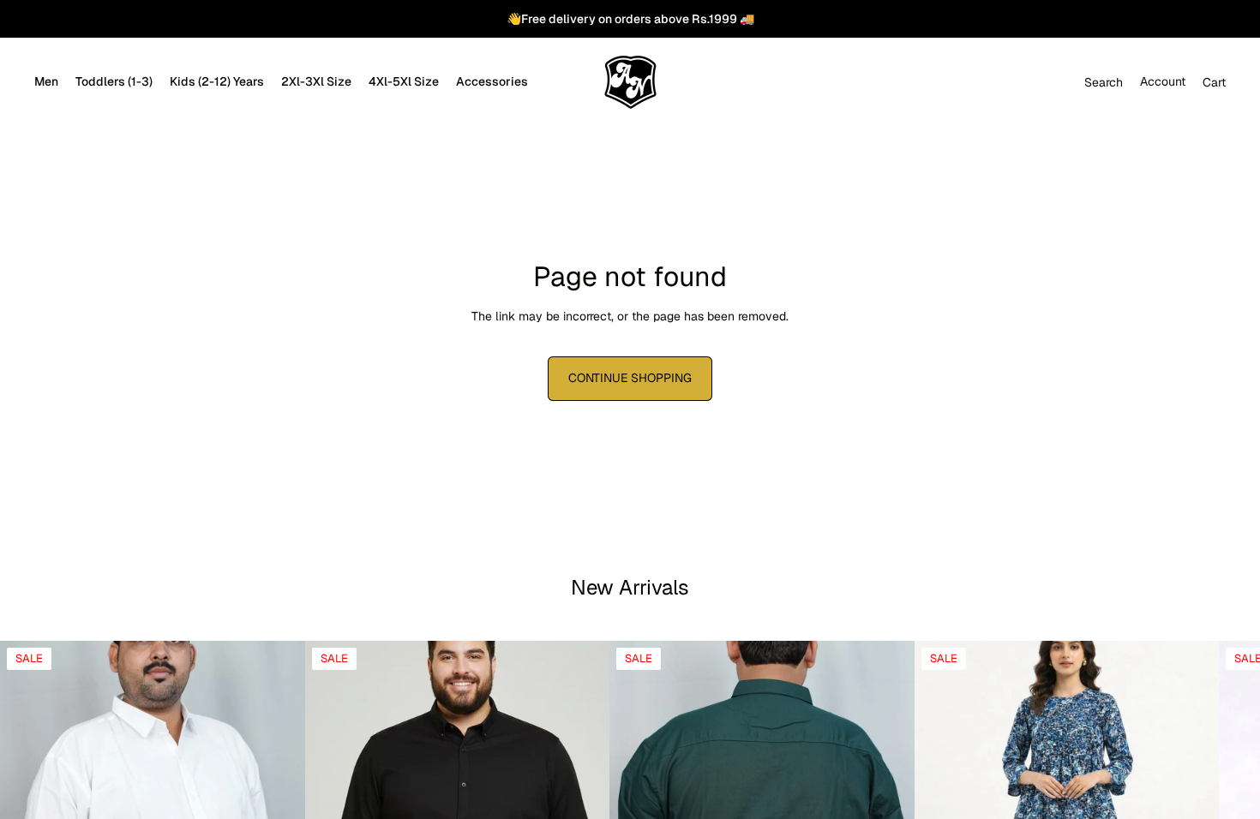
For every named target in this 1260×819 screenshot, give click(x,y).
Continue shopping (630, 378)
